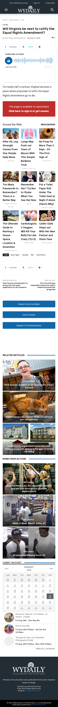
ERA (32, 255)
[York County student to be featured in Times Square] (29, 375)
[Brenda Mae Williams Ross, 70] (29, 543)
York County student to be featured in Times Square (29, 386)
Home (5, 20)
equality (25, 255)
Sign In (37, 3)
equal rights (15, 255)
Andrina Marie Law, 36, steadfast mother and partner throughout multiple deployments (29, 488)
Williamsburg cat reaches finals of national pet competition (29, 418)
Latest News (13, 20)
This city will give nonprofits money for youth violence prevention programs (42, 286)
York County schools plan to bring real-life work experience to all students (15, 285)
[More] (39, 47)
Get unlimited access (18, 3)
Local (22, 20)
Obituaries (28, 482)
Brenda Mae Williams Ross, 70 (29, 555)
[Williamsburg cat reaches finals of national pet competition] (29, 407)
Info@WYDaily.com (32, 691)
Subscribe (50, 3)
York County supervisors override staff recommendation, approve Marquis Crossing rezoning (29, 449)
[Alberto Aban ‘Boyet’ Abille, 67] (29, 511)
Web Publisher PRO (38, 705)
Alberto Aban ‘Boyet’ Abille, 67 (29, 523)
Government (29, 442)
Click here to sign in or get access (29, 111)
